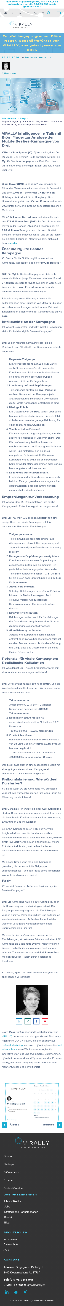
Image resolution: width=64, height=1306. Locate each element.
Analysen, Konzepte (38, 57)
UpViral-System (29, 2)
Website (12, 243)
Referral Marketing (12, 1045)
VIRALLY (6, 1036)
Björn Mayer (10, 73)
